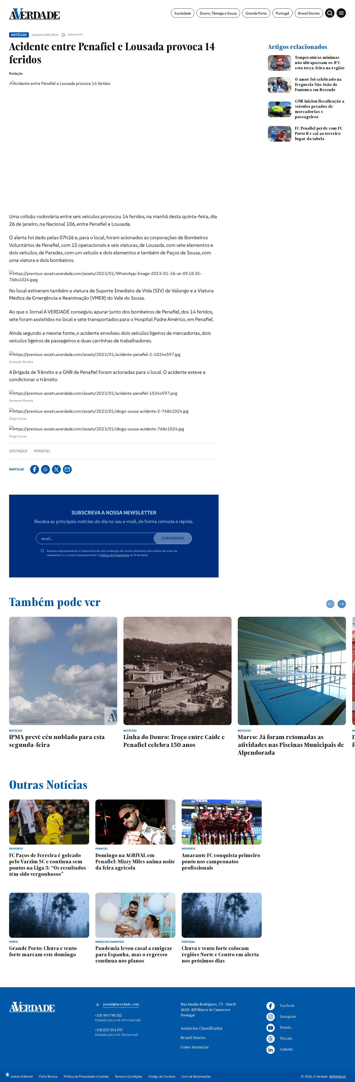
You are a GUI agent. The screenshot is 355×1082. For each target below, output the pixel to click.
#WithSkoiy (337, 1076)
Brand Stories (309, 13)
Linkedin (286, 1049)
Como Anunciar (195, 1047)
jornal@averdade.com (121, 1004)
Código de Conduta (161, 1076)
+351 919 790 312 (108, 1016)
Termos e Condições (128, 1076)
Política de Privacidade (114, 555)
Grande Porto (256, 13)
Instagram (288, 1016)
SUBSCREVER (172, 538)
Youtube (286, 1027)
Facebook (287, 1006)
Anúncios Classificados (201, 1029)
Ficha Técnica (48, 1076)
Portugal (282, 13)
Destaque (18, 451)
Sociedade (182, 13)
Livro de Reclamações (196, 1076)
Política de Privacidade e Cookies (86, 1076)
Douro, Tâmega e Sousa (218, 13)
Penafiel (42, 451)
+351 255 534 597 (109, 1030)
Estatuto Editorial (21, 1076)
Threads (286, 1038)
